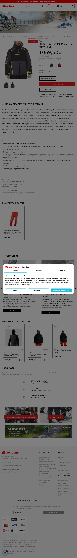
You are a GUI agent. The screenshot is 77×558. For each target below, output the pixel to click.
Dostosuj (37, 290)
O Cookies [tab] (61, 270)
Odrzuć (15, 290)
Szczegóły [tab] (38, 270)
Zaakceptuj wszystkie (61, 290)
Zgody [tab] (15, 270)
